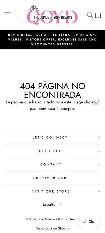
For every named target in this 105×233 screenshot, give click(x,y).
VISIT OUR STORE (51, 191)
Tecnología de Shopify (52, 228)
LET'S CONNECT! (51, 137)
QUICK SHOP (51, 150)
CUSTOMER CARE (51, 177)
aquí (95, 102)
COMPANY (51, 164)
